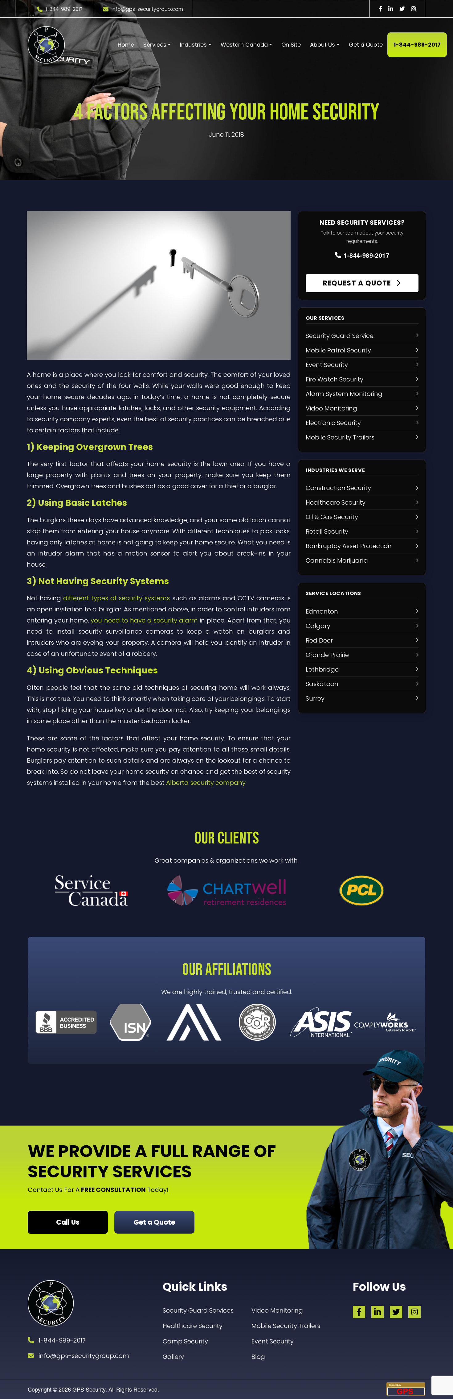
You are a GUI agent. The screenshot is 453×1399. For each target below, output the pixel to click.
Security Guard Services (198, 1310)
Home (126, 44)
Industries (193, 44)
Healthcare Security (192, 1326)
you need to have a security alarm (144, 620)
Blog (258, 1356)
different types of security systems (116, 598)
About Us (322, 44)
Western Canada (244, 44)
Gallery (173, 1356)
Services (154, 44)
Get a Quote (366, 44)
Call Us (68, 1222)
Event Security (272, 1341)
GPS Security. (89, 1389)
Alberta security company (206, 782)
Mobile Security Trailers (285, 1326)
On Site (291, 44)
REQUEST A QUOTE (358, 283)
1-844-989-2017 (64, 9)
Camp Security (185, 1341)
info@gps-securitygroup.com (147, 9)
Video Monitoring (277, 1310)
